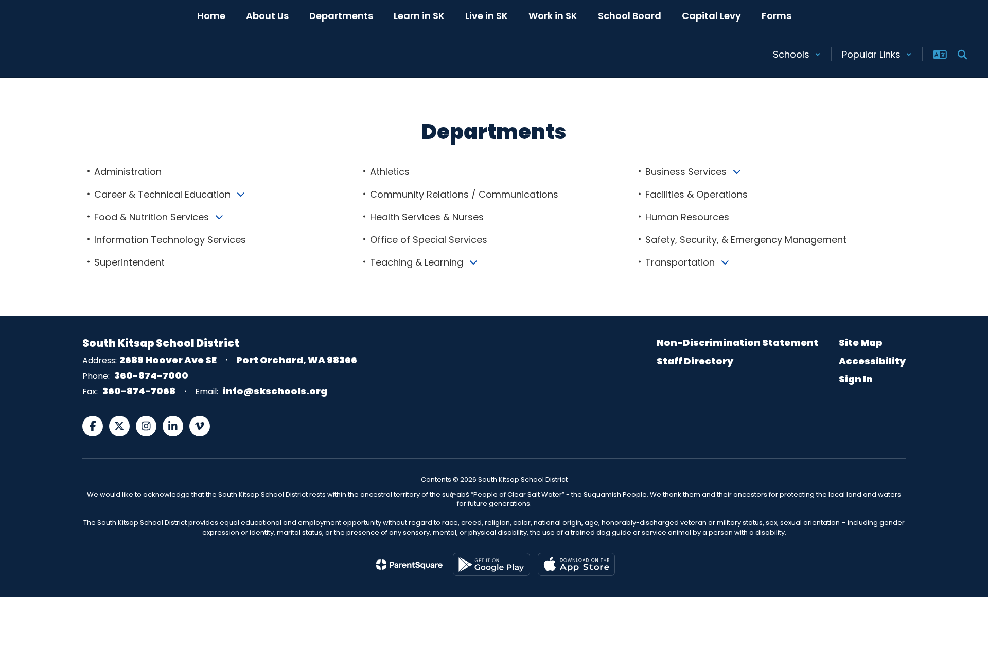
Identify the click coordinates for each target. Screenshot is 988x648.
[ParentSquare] (409, 564)
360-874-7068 (138, 390)
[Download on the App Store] (576, 564)
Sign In (856, 379)
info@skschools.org (275, 390)
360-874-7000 (151, 375)
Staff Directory (695, 361)
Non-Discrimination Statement (737, 342)
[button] (797, 54)
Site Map (861, 342)
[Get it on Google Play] (491, 564)
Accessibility (872, 361)
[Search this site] (962, 54)
